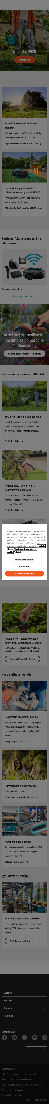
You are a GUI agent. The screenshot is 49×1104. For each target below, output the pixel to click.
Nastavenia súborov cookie (24, 559)
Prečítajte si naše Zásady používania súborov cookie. (26, 549)
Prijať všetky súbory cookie (24, 573)
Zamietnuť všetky (24, 566)
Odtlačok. (18, 552)
